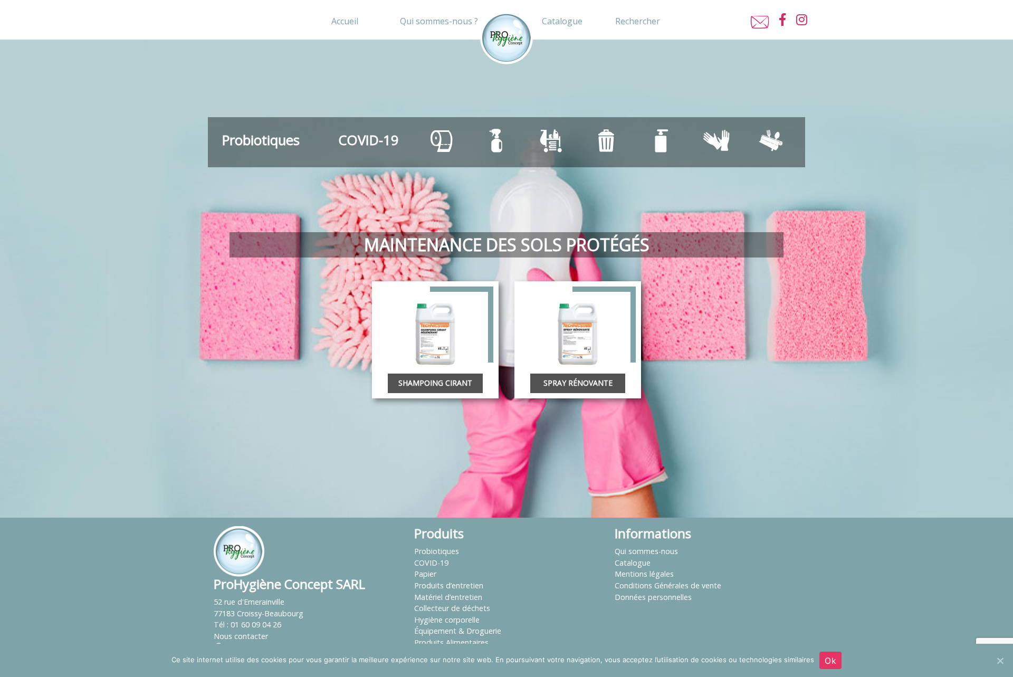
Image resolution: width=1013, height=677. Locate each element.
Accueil (344, 21)
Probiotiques (261, 140)
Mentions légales (644, 574)
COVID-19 (368, 140)
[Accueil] (239, 551)
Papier (425, 574)
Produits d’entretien (448, 585)
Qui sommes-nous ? (439, 21)
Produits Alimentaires (451, 642)
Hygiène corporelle (447, 620)
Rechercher (637, 21)
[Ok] (1000, 660)
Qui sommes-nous (646, 551)
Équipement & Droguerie (457, 631)
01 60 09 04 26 (256, 624)
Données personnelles (653, 597)
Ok (830, 660)
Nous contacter (241, 636)
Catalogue (562, 21)
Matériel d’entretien (448, 597)
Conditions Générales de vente (668, 585)
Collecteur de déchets (452, 608)
